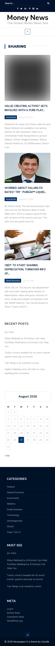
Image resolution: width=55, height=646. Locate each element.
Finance (11, 486)
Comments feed (15, 616)
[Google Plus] (25, 9)
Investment (11, 117)
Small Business (14, 509)
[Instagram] (33, 9)
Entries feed (13, 612)
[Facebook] (17, 9)
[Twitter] (21, 9)
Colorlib (45, 641)
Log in (10, 608)
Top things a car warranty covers (22, 362)
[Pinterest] (29, 9)
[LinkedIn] (37, 9)
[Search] (48, 3)
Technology (13, 515)
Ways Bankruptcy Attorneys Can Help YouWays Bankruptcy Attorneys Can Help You (27, 342)
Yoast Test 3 (13, 532)
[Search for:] (14, 3)
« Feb (7, 455)
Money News (27, 17)
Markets (11, 503)
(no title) (9, 332)
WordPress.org (15, 620)
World (10, 526)
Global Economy (15, 492)
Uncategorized (14, 520)
